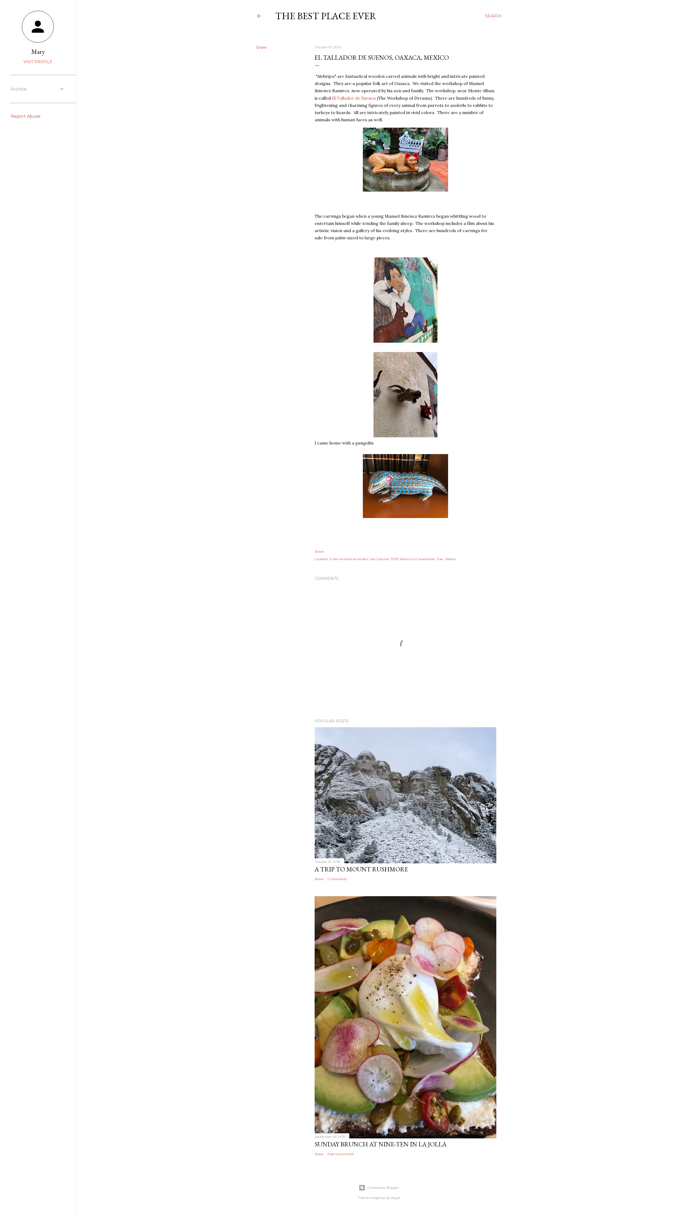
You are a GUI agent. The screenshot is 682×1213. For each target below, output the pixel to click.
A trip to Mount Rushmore (361, 869)
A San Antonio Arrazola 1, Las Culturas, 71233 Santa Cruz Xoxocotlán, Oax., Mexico (393, 559)
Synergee (393, 1198)
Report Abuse (25, 116)
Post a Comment (340, 1154)
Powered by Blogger (383, 1188)
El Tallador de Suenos (354, 98)
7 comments (337, 879)
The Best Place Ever (325, 16)
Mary (38, 51)
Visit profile (37, 61)
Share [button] (261, 47)
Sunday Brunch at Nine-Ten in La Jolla (380, 1144)
